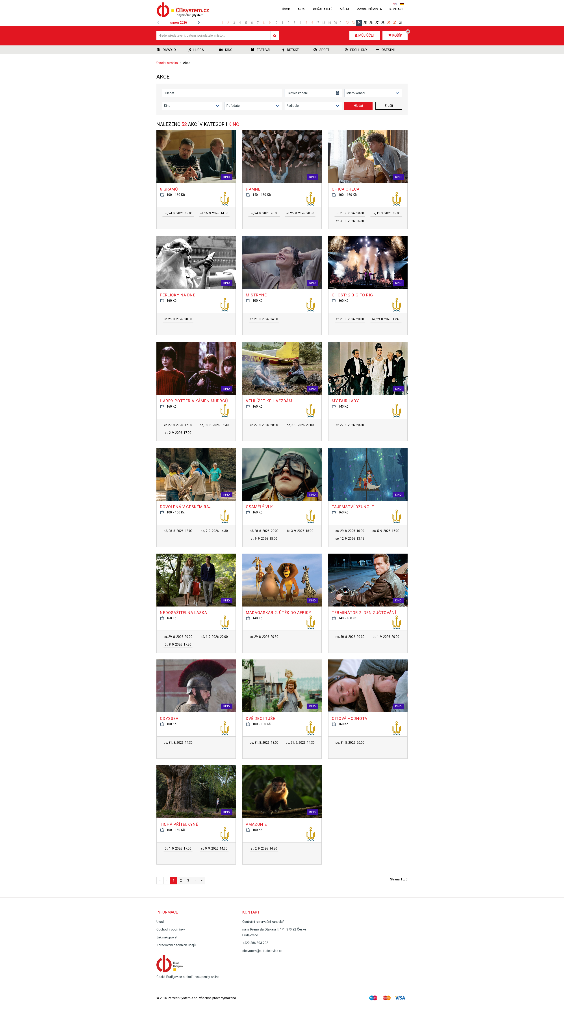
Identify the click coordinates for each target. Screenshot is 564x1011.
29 (388, 22)
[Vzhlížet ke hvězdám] (282, 368)
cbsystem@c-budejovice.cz (262, 951)
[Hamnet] (282, 156)
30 (394, 22)
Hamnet (254, 189)
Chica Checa (346, 189)
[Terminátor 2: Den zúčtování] (368, 580)
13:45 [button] (350, 538)
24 (359, 22)
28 (382, 22)
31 (400, 22)
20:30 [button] (300, 213)
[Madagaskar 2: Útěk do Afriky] (282, 580)
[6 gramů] (196, 156)
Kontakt (397, 9)
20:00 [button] (264, 213)
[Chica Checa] (368, 156)
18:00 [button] (178, 213)
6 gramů (169, 189)
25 (365, 22)
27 (376, 22)
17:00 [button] (178, 425)
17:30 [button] (178, 644)
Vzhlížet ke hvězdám (269, 401)
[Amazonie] (282, 791)
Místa (344, 9)
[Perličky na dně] (196, 262)
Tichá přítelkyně (179, 824)
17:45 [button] (386, 319)
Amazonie (256, 824)
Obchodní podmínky (170, 929)
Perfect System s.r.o (182, 998)
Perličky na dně (177, 295)
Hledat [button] (358, 106)
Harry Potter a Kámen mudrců (194, 401)
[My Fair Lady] (368, 368)
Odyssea (169, 718)
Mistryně (256, 295)
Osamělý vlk (259, 506)
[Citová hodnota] (368, 685)
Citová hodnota (349, 718)
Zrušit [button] (388, 106)
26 (371, 22)
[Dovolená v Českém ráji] (196, 474)
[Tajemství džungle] (368, 474)
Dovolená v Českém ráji (186, 506)
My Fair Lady (345, 401)
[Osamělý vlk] (282, 474)
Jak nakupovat (166, 937)
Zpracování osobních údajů (176, 945)
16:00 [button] (350, 531)
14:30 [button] (214, 213)
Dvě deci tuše (260, 718)
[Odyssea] (196, 685)
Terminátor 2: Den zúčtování (364, 612)
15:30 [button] (214, 425)
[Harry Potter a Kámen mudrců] (196, 368)
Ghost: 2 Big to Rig (352, 295)
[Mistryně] (282, 262)
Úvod (286, 9)
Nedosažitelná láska (183, 612)
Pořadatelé (322, 9)
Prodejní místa (369, 9)
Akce (302, 9)
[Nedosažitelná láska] (196, 580)
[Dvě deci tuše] (282, 685)
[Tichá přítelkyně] (196, 791)
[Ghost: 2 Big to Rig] (368, 262)
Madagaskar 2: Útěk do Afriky (278, 612)
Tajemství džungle (353, 506)
